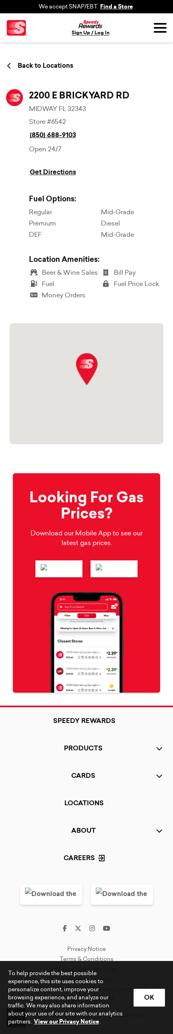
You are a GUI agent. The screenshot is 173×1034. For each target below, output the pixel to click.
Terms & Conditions (86, 959)
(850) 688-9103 (53, 135)
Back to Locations (45, 66)
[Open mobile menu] (160, 28)
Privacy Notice (86, 949)
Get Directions (53, 172)
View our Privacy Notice (66, 1021)
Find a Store (116, 6)
